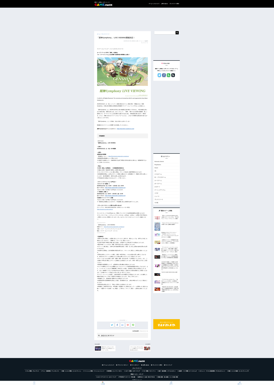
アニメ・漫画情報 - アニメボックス (50, 371)
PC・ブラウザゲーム (160, 177)
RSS (173, 77)
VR (155, 171)
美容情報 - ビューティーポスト (114, 371)
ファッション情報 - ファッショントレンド (94, 371)
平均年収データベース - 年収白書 (127, 377)
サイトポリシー (135, 365)
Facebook (164, 77)
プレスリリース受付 (174, 3)
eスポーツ (157, 186)
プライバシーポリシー (123, 365)
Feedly (168, 77)
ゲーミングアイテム (159, 190)
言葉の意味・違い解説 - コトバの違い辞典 (168, 377)
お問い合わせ (164, 3)
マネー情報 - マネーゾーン (149, 371)
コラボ (156, 193)
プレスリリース (144, 331)
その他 (156, 202)
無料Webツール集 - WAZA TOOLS (146, 377)
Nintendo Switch (159, 161)
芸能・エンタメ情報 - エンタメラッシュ (71, 371)
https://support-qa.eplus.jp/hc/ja (105, 209)
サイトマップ (169, 365)
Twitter (159, 77)
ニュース (156, 196)
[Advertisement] (137, 19)
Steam (156, 167)
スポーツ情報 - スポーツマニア (132, 371)
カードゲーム (158, 180)
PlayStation (157, 164)
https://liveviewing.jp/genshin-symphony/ (118, 156)
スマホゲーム (158, 174)
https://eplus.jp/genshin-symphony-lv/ (115, 187)
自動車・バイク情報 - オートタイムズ (188, 371)
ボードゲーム (158, 183)
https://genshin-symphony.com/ (125, 128)
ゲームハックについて (154, 3)
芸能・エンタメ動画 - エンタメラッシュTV (238, 371)
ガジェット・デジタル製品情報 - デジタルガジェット (212, 371)
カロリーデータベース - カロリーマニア (106, 377)
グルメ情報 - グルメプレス (32, 371)
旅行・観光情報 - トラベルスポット (167, 371)
